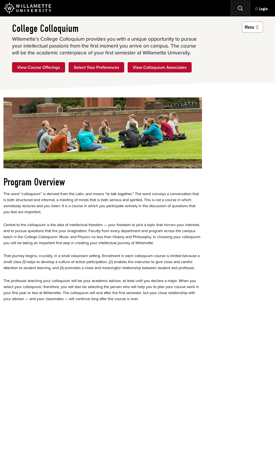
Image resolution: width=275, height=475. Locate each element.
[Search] (240, 8)
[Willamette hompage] (27, 8)
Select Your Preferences (96, 67)
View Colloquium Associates (159, 67)
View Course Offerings (38, 67)
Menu (249, 27)
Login (263, 9)
